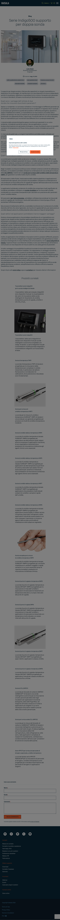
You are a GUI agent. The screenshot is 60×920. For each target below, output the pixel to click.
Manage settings (24, 151)
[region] (30, 145)
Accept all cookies (35, 151)
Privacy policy (16, 147)
